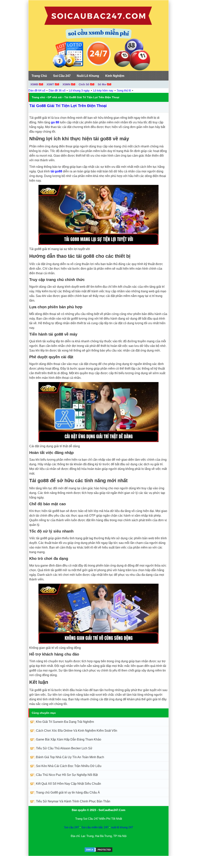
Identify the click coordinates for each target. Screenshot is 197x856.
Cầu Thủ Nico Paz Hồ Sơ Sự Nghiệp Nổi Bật (67, 774)
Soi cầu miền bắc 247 (95, 827)
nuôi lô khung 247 (122, 827)
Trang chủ (38, 97)
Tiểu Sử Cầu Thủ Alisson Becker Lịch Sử (64, 748)
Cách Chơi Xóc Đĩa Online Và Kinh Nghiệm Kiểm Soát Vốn (76, 730)
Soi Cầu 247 (62, 75)
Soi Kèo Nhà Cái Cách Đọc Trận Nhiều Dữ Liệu (68, 766)
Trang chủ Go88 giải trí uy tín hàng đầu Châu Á (68, 792)
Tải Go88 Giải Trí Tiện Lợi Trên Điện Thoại (68, 106)
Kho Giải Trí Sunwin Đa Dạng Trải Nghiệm (65, 721)
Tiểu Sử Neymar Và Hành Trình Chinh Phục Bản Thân (73, 801)
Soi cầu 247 (71, 827)
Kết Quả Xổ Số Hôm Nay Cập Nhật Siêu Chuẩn (68, 783)
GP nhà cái (55, 97)
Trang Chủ (39, 75)
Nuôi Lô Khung (88, 75)
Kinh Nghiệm (114, 75)
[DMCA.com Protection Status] (98, 851)
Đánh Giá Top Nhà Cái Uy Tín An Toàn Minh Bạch (70, 757)
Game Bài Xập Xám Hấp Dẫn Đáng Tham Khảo (68, 739)
